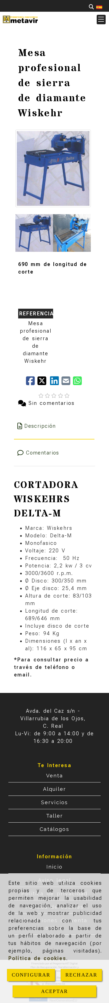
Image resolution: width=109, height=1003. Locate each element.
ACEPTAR (54, 991)
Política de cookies (37, 958)
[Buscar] (91, 7)
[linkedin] (55, 383)
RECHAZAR (81, 975)
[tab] (54, 425)
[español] (99, 7)
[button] (101, 19)
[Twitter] (43, 383)
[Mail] (67, 383)
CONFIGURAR (31, 975)
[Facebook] (31, 383)
